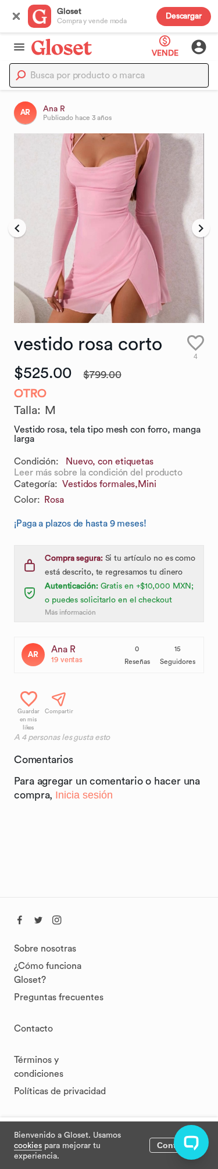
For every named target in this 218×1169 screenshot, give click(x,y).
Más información (70, 612)
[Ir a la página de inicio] (61, 47)
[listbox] (109, 228)
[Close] (16, 16)
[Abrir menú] (15, 47)
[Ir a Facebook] (20, 918)
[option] (109, 228)
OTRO (30, 394)
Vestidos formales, (100, 484)
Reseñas (137, 661)
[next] (201, 228)
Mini (147, 484)
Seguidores (177, 661)
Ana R (63, 649)
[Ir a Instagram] (57, 918)
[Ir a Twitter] (38, 918)
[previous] (17, 228)
